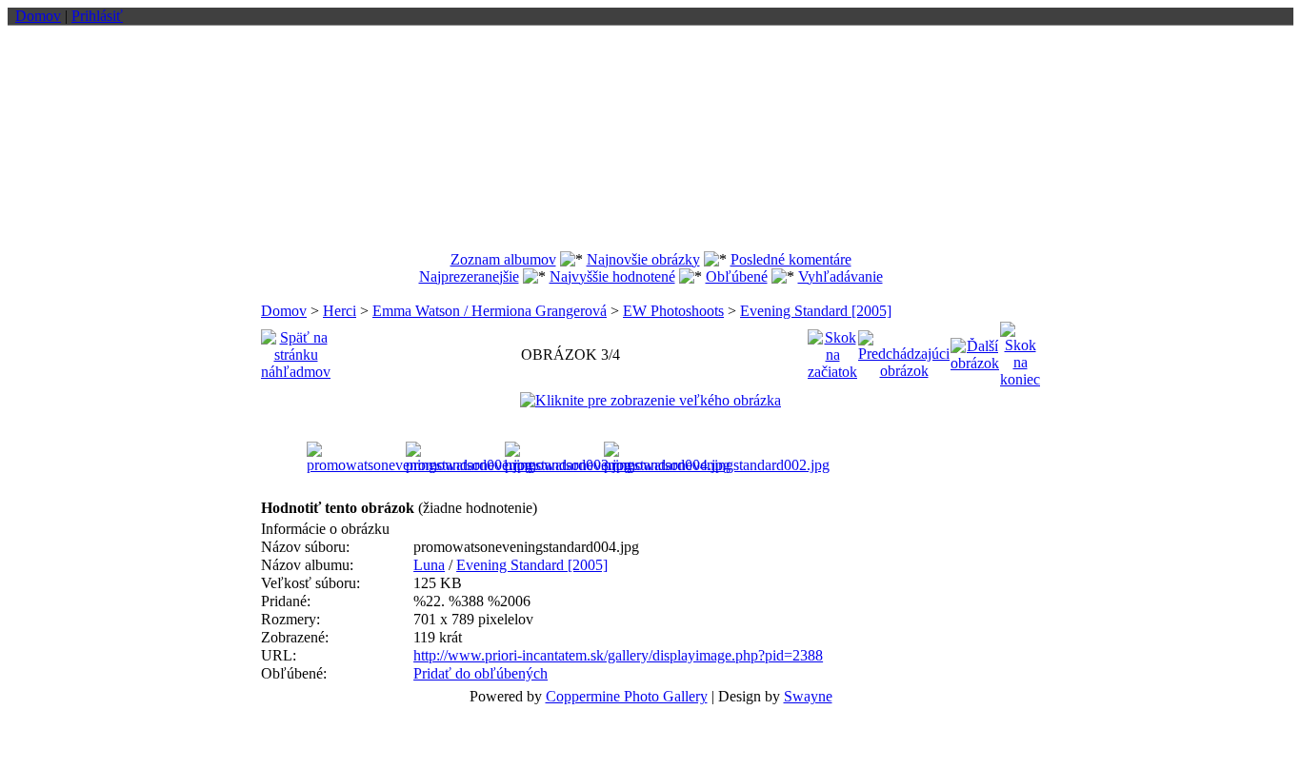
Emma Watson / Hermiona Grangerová (489, 311)
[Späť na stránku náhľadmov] (295, 350)
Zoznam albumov (503, 259)
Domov (38, 16)
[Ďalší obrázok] (975, 350)
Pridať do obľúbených (480, 673)
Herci (339, 311)
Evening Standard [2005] (815, 311)
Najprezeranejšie (469, 276)
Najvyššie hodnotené (612, 276)
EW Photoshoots (673, 311)
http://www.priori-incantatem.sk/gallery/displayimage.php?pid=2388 (618, 655)
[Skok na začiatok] (832, 350)
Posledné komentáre (791, 259)
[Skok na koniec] (1020, 350)
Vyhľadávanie (840, 276)
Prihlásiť (97, 16)
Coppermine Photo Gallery (627, 696)
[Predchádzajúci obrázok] (904, 350)
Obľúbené (737, 276)
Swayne (808, 696)
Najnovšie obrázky (643, 259)
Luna (429, 565)
